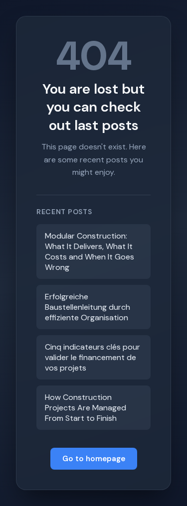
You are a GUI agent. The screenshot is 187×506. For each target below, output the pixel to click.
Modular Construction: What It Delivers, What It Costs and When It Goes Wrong (89, 251)
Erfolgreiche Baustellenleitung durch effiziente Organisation (87, 307)
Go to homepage (93, 459)
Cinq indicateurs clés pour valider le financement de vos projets (92, 357)
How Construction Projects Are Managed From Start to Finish (85, 407)
